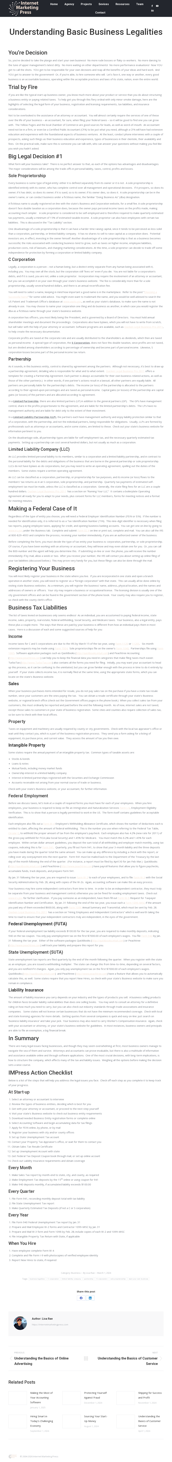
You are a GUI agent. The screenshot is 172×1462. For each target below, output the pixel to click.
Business (76, 1272)
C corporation (53, 1279)
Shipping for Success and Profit (150, 1395)
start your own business (138, 1279)
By (89, 1272)
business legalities (37, 1279)
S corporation (102, 1279)
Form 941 (48, 847)
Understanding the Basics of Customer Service (149, 1421)
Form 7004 (61, 648)
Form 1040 (122, 648)
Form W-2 (82, 877)
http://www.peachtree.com (24, 657)
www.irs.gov (15, 530)
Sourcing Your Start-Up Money (95, 1419)
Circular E (13, 833)
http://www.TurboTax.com (36, 662)
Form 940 (147, 935)
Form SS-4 (83, 530)
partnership (88, 1279)
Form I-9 (125, 807)
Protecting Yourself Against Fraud (95, 1395)
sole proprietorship (118, 1279)
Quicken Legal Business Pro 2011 (143, 326)
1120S (135, 643)
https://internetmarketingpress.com (50, 1324)
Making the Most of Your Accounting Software (41, 1397)
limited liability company (71, 1279)
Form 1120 (121, 643)
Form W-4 (49, 823)
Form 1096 (75, 907)
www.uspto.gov (72, 301)
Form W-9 (124, 898)
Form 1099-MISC (135, 902)
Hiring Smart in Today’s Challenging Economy (41, 1421)
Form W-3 (139, 877)
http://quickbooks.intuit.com (92, 653)
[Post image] (17, 1398)
